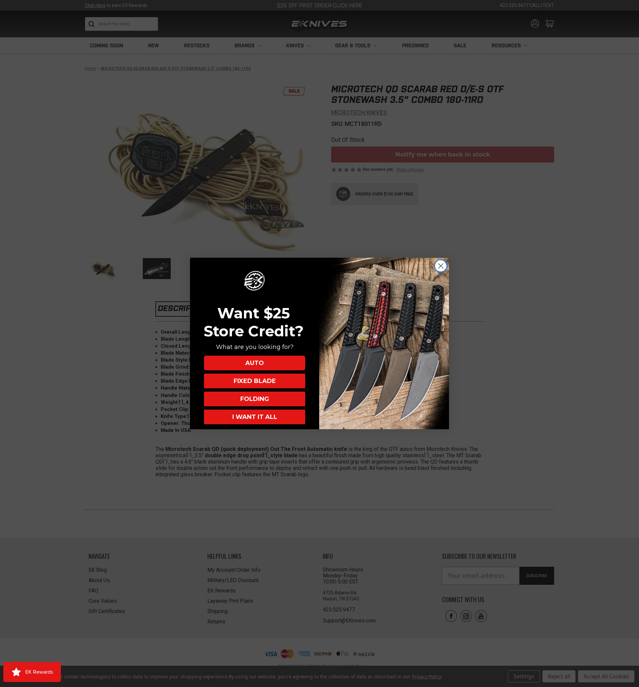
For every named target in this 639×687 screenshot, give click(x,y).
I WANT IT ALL (254, 417)
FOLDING (254, 399)
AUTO (254, 363)
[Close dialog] (441, 266)
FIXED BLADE (255, 381)
